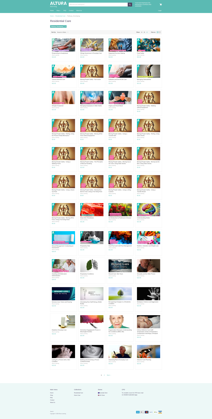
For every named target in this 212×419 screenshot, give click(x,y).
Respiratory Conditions (87, 274)
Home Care (77, 395)
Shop (58, 10)
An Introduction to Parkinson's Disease (120, 218)
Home (52, 10)
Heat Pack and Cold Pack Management (120, 246)
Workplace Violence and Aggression (147, 302)
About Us (79, 10)
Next (108, 375)
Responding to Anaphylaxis (60, 53)
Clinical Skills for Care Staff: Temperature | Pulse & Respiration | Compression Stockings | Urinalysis (147, 331)
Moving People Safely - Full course (90, 79)
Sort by (53, 32)
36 (144, 32)
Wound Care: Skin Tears (116, 274)
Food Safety (140, 53)
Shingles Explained (57, 105)
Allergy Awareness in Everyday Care (91, 53)
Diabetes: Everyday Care (59, 330)
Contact (71, 10)
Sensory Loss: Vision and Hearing (62, 302)
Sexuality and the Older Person (146, 274)
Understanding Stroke (143, 218)
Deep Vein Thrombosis (87, 218)
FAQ (64, 10)
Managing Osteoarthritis (144, 79)
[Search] (130, 4)
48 (147, 32)
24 (141, 32)
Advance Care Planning (144, 359)
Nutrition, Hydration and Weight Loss (148, 246)
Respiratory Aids (85, 246)
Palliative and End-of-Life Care (118, 79)
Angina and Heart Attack (116, 105)
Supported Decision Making (117, 53)
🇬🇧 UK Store (101, 395)
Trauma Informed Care (58, 79)
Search (51, 411)
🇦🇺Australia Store (102, 393)
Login (159, 10)
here (136, 394)
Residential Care (60, 16)
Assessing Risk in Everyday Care (118, 359)
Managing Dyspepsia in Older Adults (91, 105)
